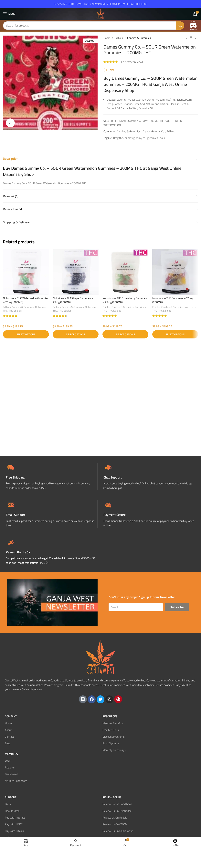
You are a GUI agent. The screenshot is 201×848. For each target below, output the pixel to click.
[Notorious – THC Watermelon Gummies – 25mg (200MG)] (26, 272)
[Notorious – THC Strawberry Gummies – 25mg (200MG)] (125, 272)
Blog (7, 743)
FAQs (8, 804)
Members (11, 753)
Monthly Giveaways (114, 750)
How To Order (12, 810)
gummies (152, 137)
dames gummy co (135, 137)
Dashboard (11, 774)
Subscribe (177, 607)
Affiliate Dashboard (16, 780)
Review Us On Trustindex (116, 810)
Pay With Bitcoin (14, 830)
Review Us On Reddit (114, 817)
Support (10, 797)
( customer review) (131, 61)
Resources (109, 716)
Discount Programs (113, 736)
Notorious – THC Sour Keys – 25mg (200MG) (172, 300)
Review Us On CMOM (114, 824)
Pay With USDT (13, 824)
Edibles (119, 38)
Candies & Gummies (139, 38)
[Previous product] (186, 38)
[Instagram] (109, 699)
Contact (9, 736)
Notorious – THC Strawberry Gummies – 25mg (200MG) (124, 300)
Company (11, 716)
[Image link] (193, 25)
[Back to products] (191, 38)
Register (10, 767)
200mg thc (116, 137)
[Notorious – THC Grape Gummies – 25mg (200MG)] (76, 272)
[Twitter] (100, 699)
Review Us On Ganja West (117, 830)
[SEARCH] (180, 25)
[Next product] (195, 38)
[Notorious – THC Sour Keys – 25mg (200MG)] (175, 272)
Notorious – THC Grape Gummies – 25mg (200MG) (73, 300)
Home (106, 38)
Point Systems (111, 743)
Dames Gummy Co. (154, 131)
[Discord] (83, 699)
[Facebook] (92, 699)
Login (8, 760)
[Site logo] (100, 13)
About (8, 729)
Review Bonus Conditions (117, 804)
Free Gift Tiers (110, 729)
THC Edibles (15, 310)
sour (162, 137)
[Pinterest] (118, 699)
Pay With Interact (15, 817)
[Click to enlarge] (10, 122)
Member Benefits (112, 723)
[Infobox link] (149, 476)
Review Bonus (111, 797)
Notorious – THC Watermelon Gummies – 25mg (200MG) (25, 300)
